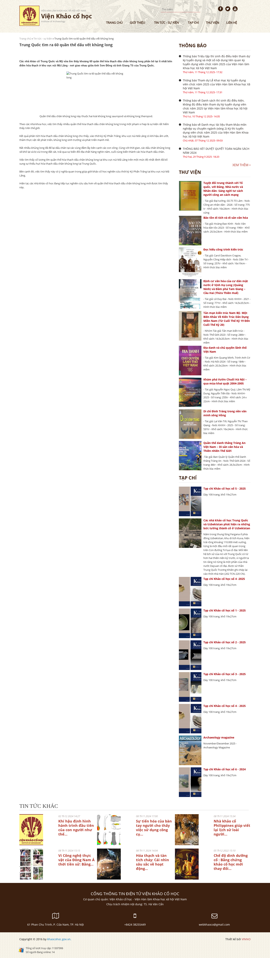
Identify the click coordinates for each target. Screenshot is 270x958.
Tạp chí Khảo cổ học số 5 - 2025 (224, 488)
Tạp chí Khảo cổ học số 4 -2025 (224, 579)
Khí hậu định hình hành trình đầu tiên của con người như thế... (76, 827)
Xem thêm (240, 165)
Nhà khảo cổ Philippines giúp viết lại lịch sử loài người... (232, 827)
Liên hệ (231, 22)
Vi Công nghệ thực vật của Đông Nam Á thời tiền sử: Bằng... (76, 860)
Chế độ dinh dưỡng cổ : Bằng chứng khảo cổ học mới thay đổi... (231, 862)
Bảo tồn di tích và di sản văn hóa (225, 217)
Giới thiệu (137, 22)
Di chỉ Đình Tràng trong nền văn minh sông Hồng (224, 413)
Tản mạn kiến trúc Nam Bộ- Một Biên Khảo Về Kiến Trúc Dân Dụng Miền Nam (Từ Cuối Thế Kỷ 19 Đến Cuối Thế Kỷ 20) (226, 319)
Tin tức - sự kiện (166, 22)
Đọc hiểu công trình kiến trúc (223, 249)
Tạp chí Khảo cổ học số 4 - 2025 (224, 706)
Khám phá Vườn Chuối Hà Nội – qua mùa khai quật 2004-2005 (225, 381)
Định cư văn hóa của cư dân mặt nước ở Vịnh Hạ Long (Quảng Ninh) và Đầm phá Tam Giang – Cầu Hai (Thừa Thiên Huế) (225, 287)
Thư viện (212, 22)
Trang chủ (114, 22)
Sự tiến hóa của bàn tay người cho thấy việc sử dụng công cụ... (154, 827)
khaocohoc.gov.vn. (59, 939)
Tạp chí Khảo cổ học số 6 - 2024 (224, 769)
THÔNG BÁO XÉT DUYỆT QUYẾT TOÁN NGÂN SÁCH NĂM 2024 (216, 150)
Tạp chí (193, 22)
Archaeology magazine (218, 737)
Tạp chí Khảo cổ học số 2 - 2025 (224, 642)
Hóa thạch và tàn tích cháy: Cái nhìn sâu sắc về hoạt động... (152, 862)
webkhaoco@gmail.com (214, 924)
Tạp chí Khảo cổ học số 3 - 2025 (224, 674)
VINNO (246, 939)
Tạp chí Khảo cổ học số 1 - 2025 (224, 610)
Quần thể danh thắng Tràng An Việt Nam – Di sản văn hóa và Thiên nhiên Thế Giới (224, 447)
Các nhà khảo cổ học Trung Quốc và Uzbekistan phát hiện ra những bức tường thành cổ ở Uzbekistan (226, 524)
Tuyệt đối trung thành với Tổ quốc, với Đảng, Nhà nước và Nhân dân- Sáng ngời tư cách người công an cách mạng (223, 189)
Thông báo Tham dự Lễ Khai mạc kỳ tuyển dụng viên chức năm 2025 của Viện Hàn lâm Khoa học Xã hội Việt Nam (216, 84)
